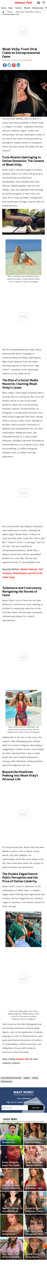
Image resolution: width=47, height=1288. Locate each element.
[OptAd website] (36, 233)
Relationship (37, 8)
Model (35, 1078)
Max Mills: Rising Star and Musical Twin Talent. (10, 1211)
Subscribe (35, 1108)
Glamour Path (23, 2)
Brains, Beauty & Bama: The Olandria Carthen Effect (11, 1165)
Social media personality (11, 1078)
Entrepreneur (6, 1081)
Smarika (28, 60)
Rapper (27, 1078)
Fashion (18, 8)
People (10, 12)
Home (3, 8)
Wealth (27, 8)
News (11, 8)
